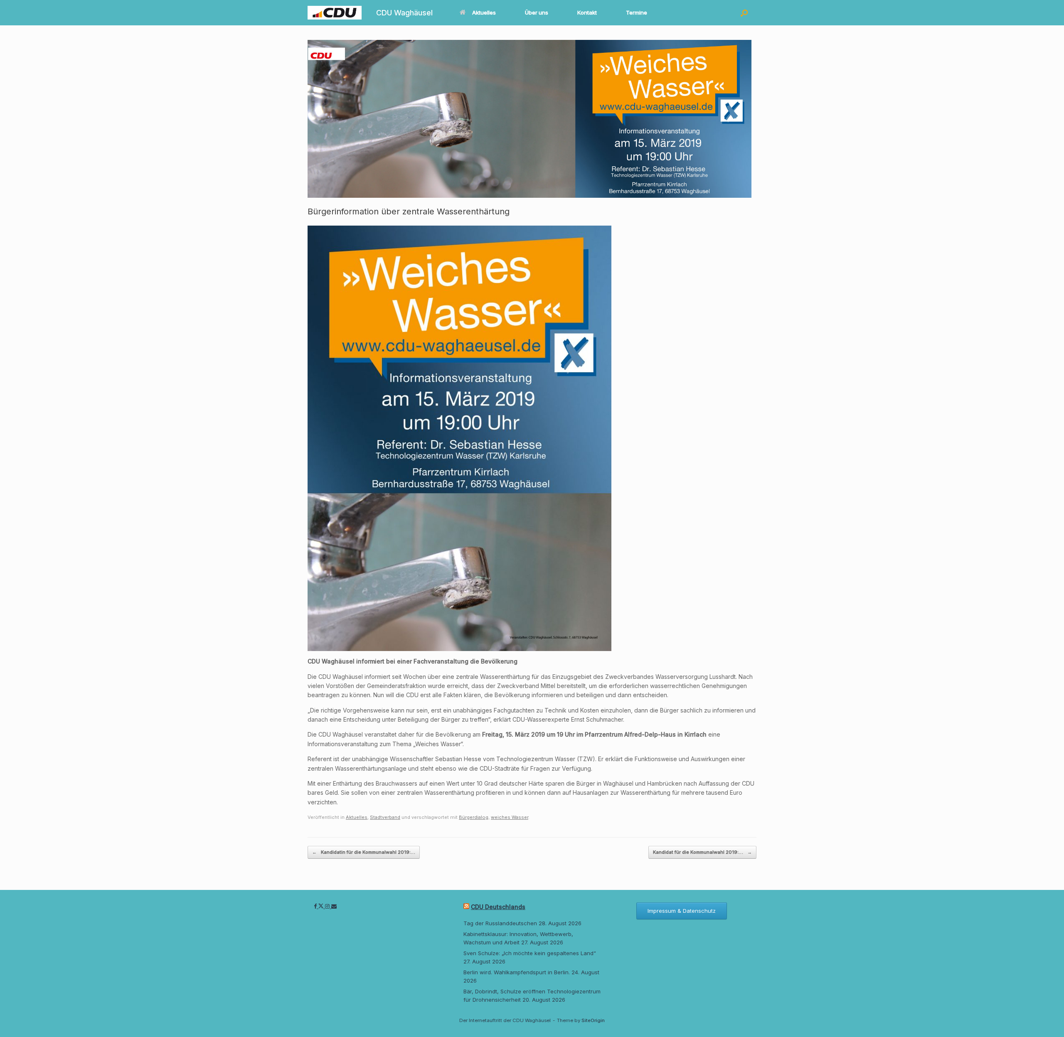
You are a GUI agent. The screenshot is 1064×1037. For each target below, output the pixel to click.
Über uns (536, 12)
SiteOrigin (593, 1020)
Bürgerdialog (473, 817)
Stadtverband (385, 817)
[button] (744, 12)
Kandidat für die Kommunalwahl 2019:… (702, 852)
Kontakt (587, 12)
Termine (636, 12)
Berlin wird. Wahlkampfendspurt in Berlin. (516, 972)
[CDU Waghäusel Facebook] (316, 906)
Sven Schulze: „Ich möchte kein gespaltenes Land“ (529, 953)
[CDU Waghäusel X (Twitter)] (321, 906)
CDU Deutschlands (498, 906)
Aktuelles (484, 12)
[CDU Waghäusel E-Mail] (334, 906)
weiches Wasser (509, 817)
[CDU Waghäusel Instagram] (328, 906)
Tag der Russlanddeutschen (500, 923)
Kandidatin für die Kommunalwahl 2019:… (363, 852)
